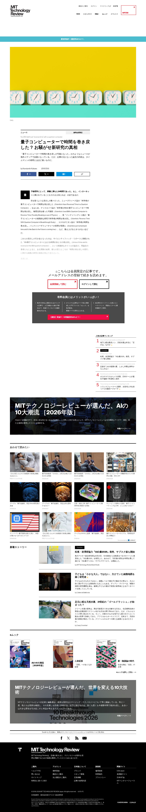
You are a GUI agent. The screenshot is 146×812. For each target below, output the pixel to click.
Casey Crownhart (82, 625)
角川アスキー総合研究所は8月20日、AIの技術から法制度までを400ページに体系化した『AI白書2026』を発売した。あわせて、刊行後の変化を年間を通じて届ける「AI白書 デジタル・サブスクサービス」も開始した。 (105, 558)
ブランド (77, 771)
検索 (114, 6)
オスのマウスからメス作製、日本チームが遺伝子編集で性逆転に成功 (117, 376)
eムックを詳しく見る (124, 672)
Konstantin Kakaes (30, 168)
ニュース (24, 132)
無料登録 (125, 13)
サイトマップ (36, 777)
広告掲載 (77, 777)
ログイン (94, 6)
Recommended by (123, 540)
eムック (105, 14)
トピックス (87, 14)
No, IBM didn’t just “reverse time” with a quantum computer (41, 137)
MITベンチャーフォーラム (126, 782)
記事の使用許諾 (80, 781)
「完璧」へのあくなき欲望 (83, 664)
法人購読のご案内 (59, 777)
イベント (114, 14)
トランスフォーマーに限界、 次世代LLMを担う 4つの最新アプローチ (117, 386)
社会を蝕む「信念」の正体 (126, 664)
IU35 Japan (120, 771)
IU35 (78, 14)
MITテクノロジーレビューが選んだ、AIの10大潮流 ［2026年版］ (71, 409)
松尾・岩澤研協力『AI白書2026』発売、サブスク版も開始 (117, 355)
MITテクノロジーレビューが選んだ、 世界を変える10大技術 (71, 690)
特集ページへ (122, 429)
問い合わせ (35, 774)
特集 (97, 14)
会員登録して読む (58, 284)
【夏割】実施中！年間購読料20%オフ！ (65, 317)
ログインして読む (90, 284)
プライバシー (100, 777)
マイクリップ (104, 6)
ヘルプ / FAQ (36, 771)
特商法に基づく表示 (39, 781)
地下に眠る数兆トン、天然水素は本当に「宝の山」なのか (117, 342)
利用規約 (98, 774)
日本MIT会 (121, 777)
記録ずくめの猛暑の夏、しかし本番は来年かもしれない (117, 366)
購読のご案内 (83, 6)
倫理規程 (98, 771)
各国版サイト (122, 774)
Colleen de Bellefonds (83, 592)
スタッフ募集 (79, 774)
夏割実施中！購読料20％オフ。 (73, 39)
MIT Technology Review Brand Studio (88, 565)
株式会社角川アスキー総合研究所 (52, 795)
